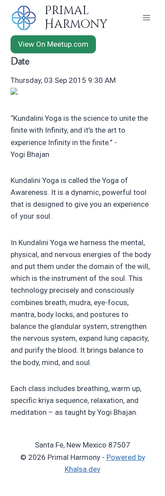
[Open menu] (146, 17)
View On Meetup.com (53, 44)
